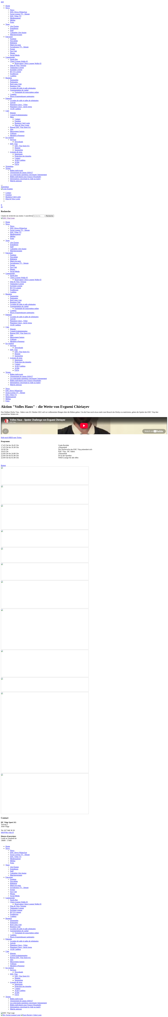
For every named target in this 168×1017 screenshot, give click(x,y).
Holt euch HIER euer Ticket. (11, 437)
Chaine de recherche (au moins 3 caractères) (17, 216)
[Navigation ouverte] (2, 185)
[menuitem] (86, 6)
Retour (3, 465)
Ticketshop (5, 187)
